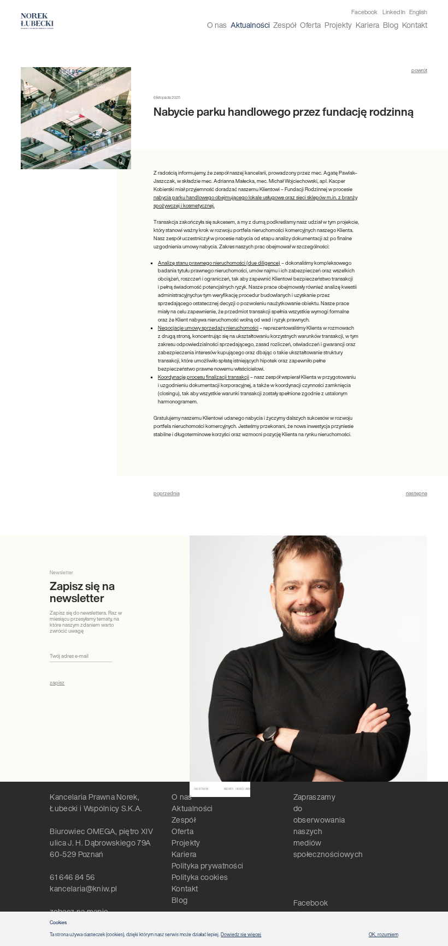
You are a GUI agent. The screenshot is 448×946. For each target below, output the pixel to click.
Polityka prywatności (207, 865)
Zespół (284, 25)
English (418, 12)
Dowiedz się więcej (241, 934)
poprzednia (167, 493)
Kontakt (414, 25)
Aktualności (250, 25)
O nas (217, 25)
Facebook (364, 12)
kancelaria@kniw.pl (83, 888)
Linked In (393, 12)
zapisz (57, 682)
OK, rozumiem (383, 934)
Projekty (338, 25)
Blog (390, 25)
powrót (419, 70)
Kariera (367, 25)
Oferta (310, 25)
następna (416, 493)
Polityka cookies (200, 877)
